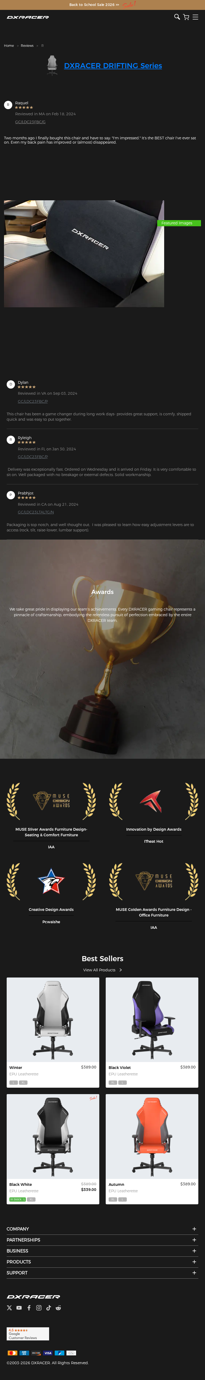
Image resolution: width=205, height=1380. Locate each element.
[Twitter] (11, 1308)
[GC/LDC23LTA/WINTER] (53, 1019)
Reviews (27, 46)
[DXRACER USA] (91, 17)
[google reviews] (28, 1333)
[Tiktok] (51, 1308)
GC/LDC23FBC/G (30, 122)
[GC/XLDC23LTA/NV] (152, 1019)
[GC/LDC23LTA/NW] (53, 1136)
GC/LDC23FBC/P (33, 401)
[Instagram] (41, 1308)
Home (9, 46)
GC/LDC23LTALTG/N (36, 512)
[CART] (186, 17)
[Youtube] (21, 1308)
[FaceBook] (31, 1308)
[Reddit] (60, 1308)
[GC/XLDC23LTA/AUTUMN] (152, 1136)
